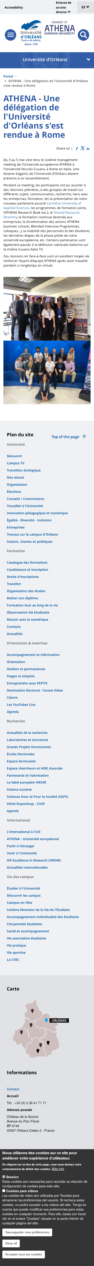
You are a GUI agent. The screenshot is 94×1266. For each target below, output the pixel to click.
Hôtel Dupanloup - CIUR (25, 803)
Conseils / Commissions (25, 499)
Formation (16, 550)
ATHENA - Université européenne (33, 839)
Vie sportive (16, 952)
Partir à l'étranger (20, 846)
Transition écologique (24, 470)
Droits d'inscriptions (23, 576)
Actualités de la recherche (27, 732)
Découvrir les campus (24, 895)
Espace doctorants (21, 761)
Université (16, 444)
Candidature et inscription (27, 569)
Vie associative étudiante (26, 938)
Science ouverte (19, 789)
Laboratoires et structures (27, 740)
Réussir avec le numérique (27, 619)
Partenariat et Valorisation (28, 775)
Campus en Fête (19, 902)
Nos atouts (15, 477)
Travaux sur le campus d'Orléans (32, 534)
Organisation (17, 484)
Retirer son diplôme (22, 598)
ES (84, 7)
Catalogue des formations (27, 562)
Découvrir (14, 456)
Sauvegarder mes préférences (27, 1232)
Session (12, 1176)
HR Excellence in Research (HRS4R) (34, 860)
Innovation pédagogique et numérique (37, 513)
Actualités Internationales (27, 867)
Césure (12, 697)
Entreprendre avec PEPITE (27, 683)
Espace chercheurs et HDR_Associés (35, 768)
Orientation (16, 662)
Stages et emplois (21, 676)
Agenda (13, 711)
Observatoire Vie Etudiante (28, 612)
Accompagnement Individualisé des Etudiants (43, 917)
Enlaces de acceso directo (63, 7)
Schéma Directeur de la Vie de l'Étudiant (38, 909)
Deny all (11, 1243)
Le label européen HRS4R (26, 782)
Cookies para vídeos (22, 1190)
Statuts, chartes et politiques (29, 541)
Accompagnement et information (33, 654)
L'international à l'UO (23, 832)
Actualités (15, 634)
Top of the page (65, 436)
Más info (58, 1168)
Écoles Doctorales (20, 754)
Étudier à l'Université (23, 888)
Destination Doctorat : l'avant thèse (35, 690)
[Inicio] (31, 29)
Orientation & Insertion (27, 643)
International (18, 820)
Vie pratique (16, 945)
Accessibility (14, 7)
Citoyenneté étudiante (24, 924)
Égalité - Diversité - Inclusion (29, 520)
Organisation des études (26, 591)
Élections (14, 491)
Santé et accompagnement (28, 931)
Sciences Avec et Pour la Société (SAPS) (37, 796)
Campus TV (15, 463)
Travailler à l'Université (25, 506)
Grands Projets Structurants (29, 747)
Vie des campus (20, 876)
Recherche (16, 721)
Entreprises (16, 527)
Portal (8, 76)
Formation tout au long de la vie (32, 605)
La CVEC (13, 959)
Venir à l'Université (22, 853)
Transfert (14, 584)
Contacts (14, 626)
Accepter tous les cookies (23, 1254)
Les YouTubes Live (21, 704)
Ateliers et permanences (26, 669)
